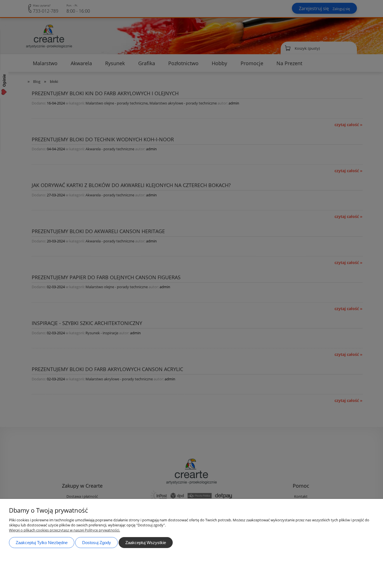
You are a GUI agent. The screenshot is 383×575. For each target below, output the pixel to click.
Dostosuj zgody (96, 542)
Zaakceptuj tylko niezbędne (42, 542)
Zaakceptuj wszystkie (145, 542)
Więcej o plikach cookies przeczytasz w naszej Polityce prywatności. (64, 530)
